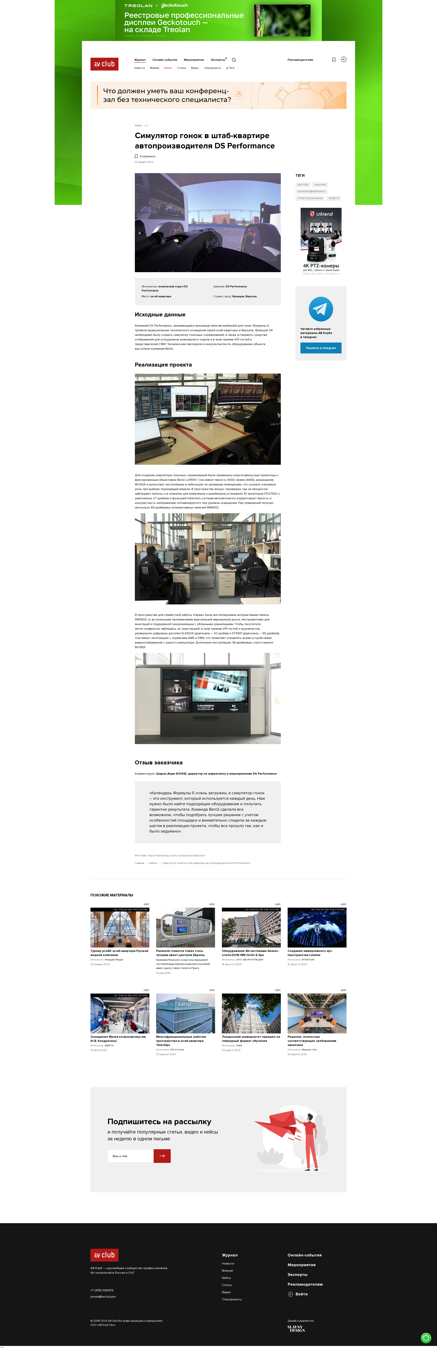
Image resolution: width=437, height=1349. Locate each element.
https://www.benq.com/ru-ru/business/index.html (176, 855)
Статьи (181, 68)
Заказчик (320, 184)
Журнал (140, 60)
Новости (139, 68)
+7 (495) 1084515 (102, 1290)
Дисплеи (303, 184)
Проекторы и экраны (310, 198)
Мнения (154, 68)
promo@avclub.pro (103, 1296)
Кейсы (168, 68)
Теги (231, 68)
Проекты (334, 198)
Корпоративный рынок (311, 191)
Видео (195, 68)
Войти (301, 1294)
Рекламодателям (300, 60)
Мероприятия (194, 60)
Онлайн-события (164, 60)
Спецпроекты (212, 68)
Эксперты (218, 60)
